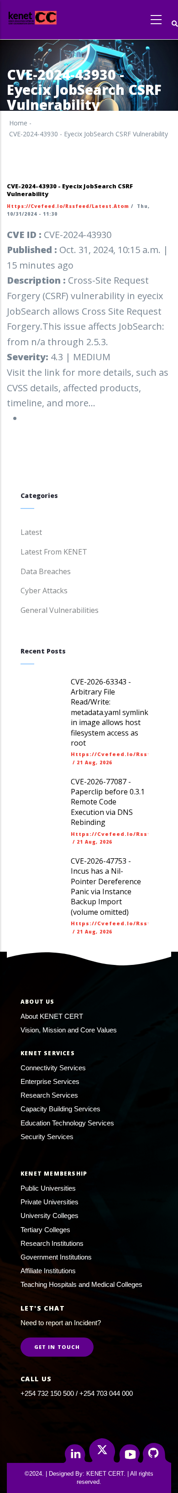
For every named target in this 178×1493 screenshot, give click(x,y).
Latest (31, 532)
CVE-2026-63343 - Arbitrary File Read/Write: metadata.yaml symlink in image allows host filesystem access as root (109, 712)
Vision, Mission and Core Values (69, 1030)
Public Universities (48, 1188)
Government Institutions (56, 1257)
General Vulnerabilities (60, 610)
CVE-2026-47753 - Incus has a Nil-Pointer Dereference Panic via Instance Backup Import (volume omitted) (106, 886)
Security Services (47, 1136)
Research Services (49, 1095)
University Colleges (50, 1215)
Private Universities (50, 1202)
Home (18, 123)
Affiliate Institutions (48, 1271)
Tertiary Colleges (45, 1230)
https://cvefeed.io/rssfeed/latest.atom (68, 206)
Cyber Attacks (44, 591)
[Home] (49, 17)
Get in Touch (57, 1346)
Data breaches (46, 571)
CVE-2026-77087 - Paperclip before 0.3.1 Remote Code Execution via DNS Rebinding (108, 802)
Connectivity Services (53, 1068)
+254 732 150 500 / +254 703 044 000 (77, 1393)
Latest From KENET (54, 552)
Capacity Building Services (60, 1109)
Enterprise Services (50, 1081)
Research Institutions (52, 1243)
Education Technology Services (67, 1123)
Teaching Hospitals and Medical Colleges (81, 1284)
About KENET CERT (52, 1016)
